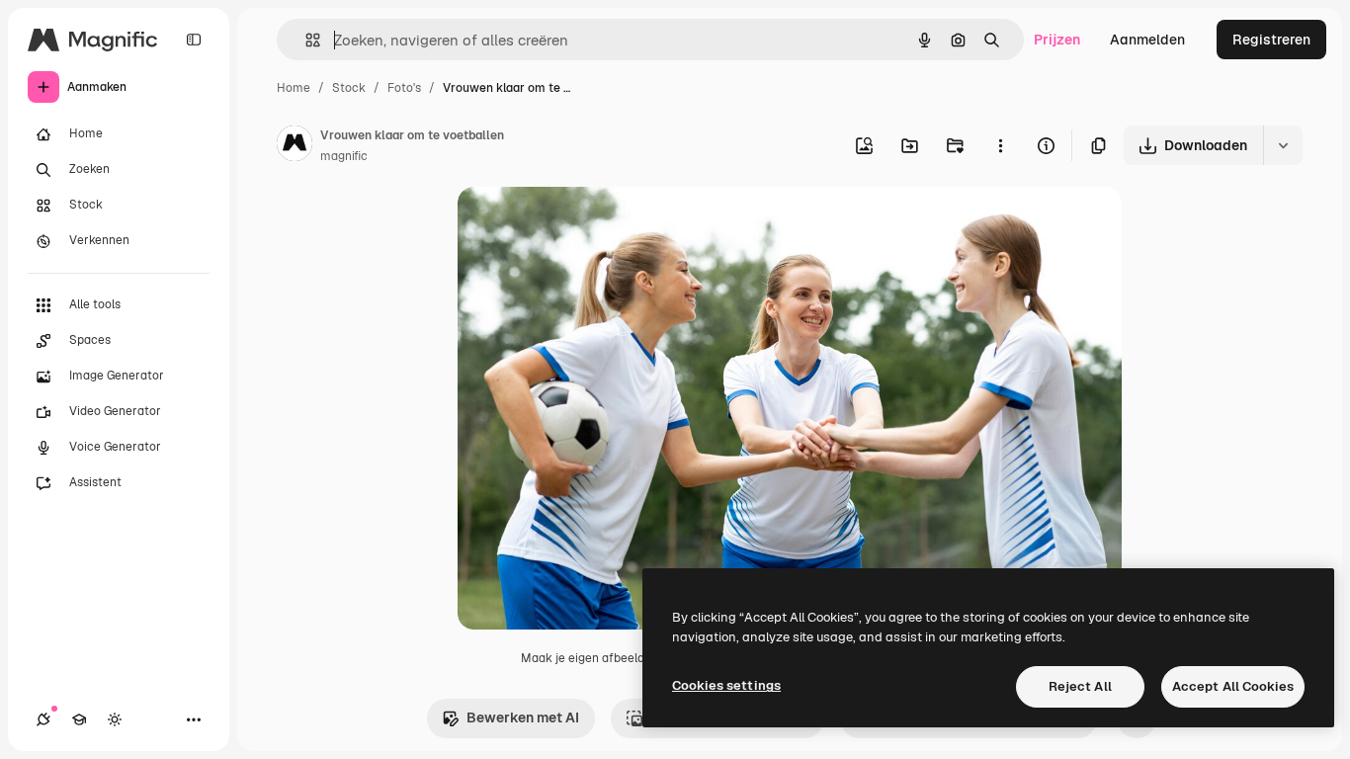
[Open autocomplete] (305, 40)
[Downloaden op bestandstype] (1283, 145)
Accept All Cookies (1233, 686)
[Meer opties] (1000, 145)
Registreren (1271, 39)
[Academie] (79, 719)
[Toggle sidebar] (194, 39)
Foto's (404, 88)
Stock (349, 88)
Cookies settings (726, 685)
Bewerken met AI (522, 717)
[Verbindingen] (43, 719)
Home (293, 88)
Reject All (1080, 686)
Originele (587, 224)
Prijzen (1057, 39)
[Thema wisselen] (114, 719)
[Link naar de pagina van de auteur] (294, 146)
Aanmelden (1147, 39)
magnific (344, 156)
